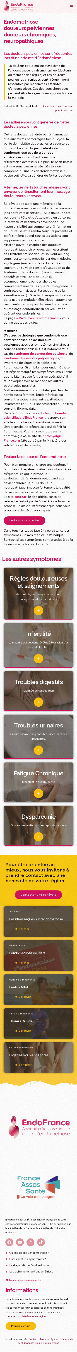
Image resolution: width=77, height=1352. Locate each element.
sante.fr (21, 497)
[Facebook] (9, 1242)
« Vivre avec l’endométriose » (38, 318)
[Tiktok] (41, 1242)
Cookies (33, 1339)
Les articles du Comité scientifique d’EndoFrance (35, 415)
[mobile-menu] (68, 6)
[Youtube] (20, 1242)
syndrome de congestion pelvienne (41, 353)
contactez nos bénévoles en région (26, 1316)
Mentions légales (48, 1339)
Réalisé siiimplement (47, 1343)
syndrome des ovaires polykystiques (31, 358)
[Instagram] (30, 1242)
